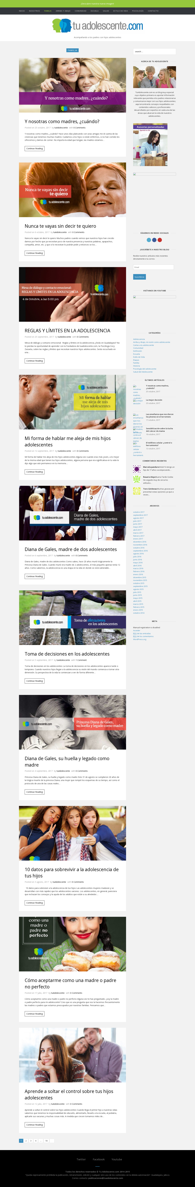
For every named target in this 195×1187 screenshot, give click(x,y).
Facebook (98, 1159)
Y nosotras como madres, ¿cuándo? (62, 121)
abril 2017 (137, 530)
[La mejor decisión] (138, 404)
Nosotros (34, 11)
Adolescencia (139, 339)
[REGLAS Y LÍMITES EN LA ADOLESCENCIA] (72, 294)
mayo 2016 (137, 562)
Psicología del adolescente (144, 369)
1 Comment (81, 660)
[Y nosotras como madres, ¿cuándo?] (72, 85)
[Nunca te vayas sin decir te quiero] (72, 189)
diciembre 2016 (139, 541)
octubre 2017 (138, 512)
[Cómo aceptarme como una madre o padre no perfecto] (72, 944)
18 (46, 1140)
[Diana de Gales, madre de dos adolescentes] (72, 513)
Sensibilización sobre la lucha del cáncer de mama (159, 429)
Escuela (95, 11)
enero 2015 (138, 610)
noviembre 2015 (140, 580)
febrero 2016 (138, 571)
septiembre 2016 (140, 550)
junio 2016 (137, 559)
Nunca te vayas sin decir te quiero (60, 226)
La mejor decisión (154, 400)
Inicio (22, 11)
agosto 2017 (138, 518)
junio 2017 (137, 524)
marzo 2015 (138, 604)
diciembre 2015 (139, 577)
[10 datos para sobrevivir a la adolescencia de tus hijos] (72, 833)
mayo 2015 (137, 598)
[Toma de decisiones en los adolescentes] (72, 617)
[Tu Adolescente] (97, 25)
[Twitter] (166, 11)
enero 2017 (138, 538)
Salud (106, 11)
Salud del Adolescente (143, 372)
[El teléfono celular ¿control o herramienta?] (138, 447)
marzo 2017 (138, 533)
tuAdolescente (61, 127)
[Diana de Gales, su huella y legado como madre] (72, 722)
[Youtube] (175, 11)
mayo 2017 (137, 527)
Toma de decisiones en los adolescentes (67, 654)
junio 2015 (137, 595)
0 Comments (80, 127)
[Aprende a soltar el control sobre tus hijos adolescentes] (72, 1055)
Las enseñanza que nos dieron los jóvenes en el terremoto (159, 415)
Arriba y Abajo (63, 11)
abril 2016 (137, 565)
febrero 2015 (138, 607)
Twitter (81, 1159)
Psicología (138, 11)
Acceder (136, 630)
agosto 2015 (138, 589)
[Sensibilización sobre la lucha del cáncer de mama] (138, 433)
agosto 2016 (138, 553)
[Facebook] (171, 11)
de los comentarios (143, 636)
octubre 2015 (138, 583)
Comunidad (81, 11)
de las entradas (142, 633)
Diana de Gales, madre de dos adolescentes (71, 549)
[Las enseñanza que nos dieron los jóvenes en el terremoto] (138, 418)
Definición (137, 351)
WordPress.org (139, 639)
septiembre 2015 (140, 586)
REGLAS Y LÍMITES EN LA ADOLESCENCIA (67, 330)
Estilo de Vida (120, 11)
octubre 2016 (138, 547)
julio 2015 (137, 592)
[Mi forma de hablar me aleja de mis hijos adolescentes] (72, 402)
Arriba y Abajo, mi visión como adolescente (151, 342)
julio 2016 (137, 556)
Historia (136, 366)
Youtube (116, 1159)
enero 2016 (138, 574)
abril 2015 (137, 601)
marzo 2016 (138, 568)
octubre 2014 (138, 613)
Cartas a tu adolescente (143, 345)
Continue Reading (34, 148)
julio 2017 (137, 521)
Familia (48, 11)
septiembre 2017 (140, 515)
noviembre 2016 (140, 544)
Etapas (136, 360)
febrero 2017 (138, 536)
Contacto (153, 11)
